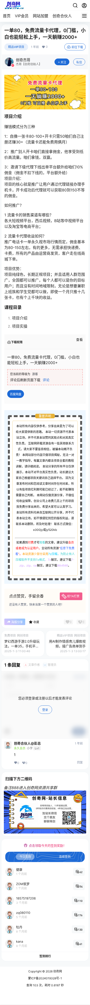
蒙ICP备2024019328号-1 (45, 978)
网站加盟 (40, 15)
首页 (7, 15)
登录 (45, 710)
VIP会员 (22, 15)
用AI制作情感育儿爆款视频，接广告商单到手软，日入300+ (67, 646)
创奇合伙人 (62, 15)
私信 (79, 62)
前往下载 (77, 47)
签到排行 (45, 956)
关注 (63, 62)
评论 (46, 380)
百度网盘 (15, 394)
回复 (80, 762)
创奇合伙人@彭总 (27, 743)
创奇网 (57, 971)
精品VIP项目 (16, 47)
